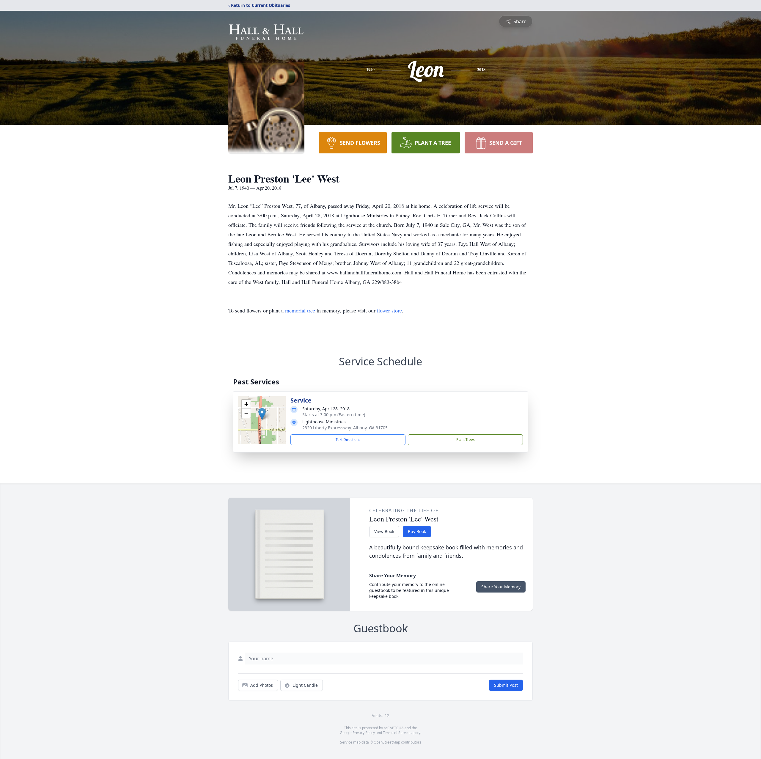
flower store (389, 310)
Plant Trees (465, 439)
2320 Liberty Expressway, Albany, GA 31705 (345, 427)
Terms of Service (397, 732)
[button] (262, 414)
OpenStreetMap (387, 742)
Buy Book (417, 531)
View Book (384, 531)
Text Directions (348, 439)
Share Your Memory (501, 587)
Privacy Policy (364, 732)
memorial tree (300, 310)
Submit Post (506, 685)
